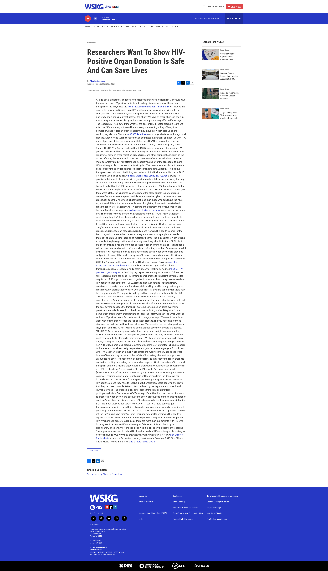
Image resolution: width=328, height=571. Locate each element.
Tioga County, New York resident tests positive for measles (229, 115)
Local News (224, 50)
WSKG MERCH (172, 27)
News (87, 27)
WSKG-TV (106, 554)
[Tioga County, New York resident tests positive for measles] (210, 113)
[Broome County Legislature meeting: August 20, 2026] (210, 74)
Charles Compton (97, 81)
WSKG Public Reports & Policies (185, 508)
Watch (105, 27)
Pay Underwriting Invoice (217, 519)
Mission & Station (146, 502)
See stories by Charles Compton (104, 474)
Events (159, 27)
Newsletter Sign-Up (215, 513)
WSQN (100, 554)
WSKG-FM (93, 552)
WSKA (113, 554)
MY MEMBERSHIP (216, 7)
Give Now (235, 6)
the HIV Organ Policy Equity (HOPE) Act (147, 175)
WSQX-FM (101, 552)
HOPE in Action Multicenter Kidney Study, (148, 106)
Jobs (141, 519)
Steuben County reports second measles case (227, 57)
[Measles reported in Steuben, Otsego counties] (210, 93)
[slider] (99, 18)
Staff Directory (179, 502)
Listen (96, 27)
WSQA (121, 552)
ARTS (126, 27)
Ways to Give (146, 27)
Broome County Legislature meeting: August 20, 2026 (229, 76)
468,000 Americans (138, 134)
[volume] (95, 18)
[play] (88, 18)
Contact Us (177, 496)
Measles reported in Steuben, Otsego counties (229, 96)
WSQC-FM (93, 554)
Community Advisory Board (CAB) (153, 513)
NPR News (91, 42)
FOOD (134, 27)
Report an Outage (214, 508)
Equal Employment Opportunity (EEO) (188, 513)
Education (116, 27)
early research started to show (144, 210)
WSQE (116, 552)
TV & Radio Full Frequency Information (222, 496)
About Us (143, 496)
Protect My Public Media (183, 519)
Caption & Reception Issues (218, 502)
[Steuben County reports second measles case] (210, 54)
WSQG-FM (109, 552)
